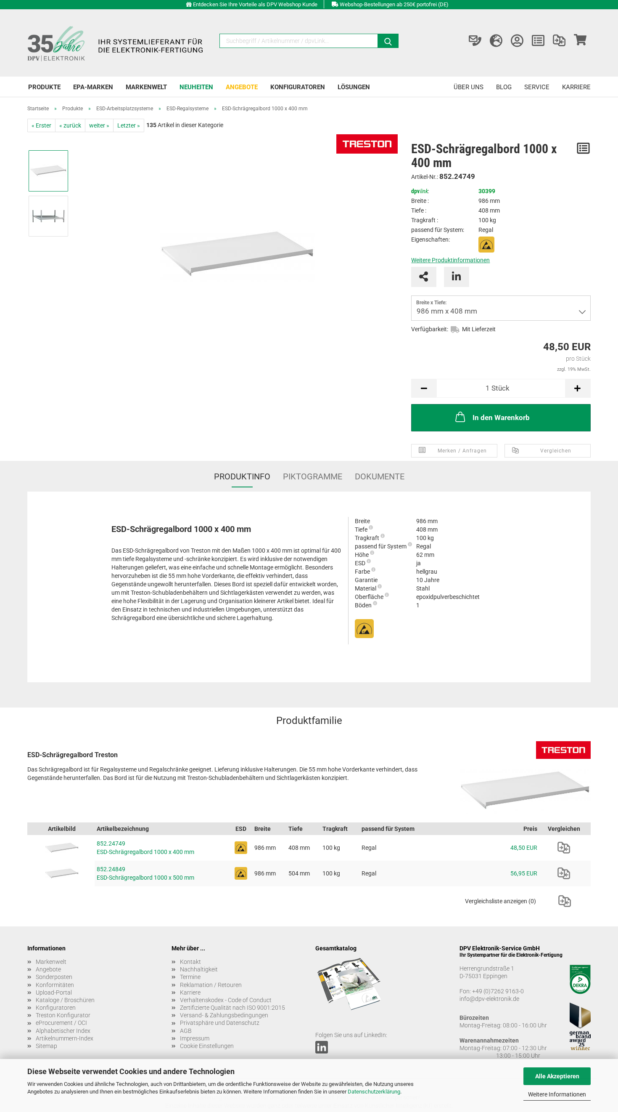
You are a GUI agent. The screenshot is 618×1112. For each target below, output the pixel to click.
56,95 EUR (523, 873)
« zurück (70, 125)
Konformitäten (55, 985)
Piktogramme (312, 476)
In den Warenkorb (501, 417)
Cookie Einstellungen (207, 1046)
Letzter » (128, 125)
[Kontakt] (475, 41)
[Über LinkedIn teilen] (456, 277)
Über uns (468, 87)
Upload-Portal (54, 992)
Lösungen (354, 87)
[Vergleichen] (563, 847)
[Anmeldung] (517, 41)
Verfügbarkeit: (429, 329)
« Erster (41, 125)
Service (536, 87)
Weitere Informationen (557, 1094)
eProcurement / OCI (61, 1022)
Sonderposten (54, 977)
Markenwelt (146, 87)
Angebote (242, 87)
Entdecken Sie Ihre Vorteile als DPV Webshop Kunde (255, 4)
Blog (504, 87)
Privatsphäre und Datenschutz (219, 1022)
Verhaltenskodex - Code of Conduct (226, 1000)
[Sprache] (496, 41)
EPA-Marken (93, 87)
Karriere (576, 87)
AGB (186, 1030)
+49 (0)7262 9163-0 (498, 991)
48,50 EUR (523, 847)
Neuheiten (196, 87)
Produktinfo (242, 476)
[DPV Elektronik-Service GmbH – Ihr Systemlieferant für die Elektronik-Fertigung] (116, 43)
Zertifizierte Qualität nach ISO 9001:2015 (232, 1007)
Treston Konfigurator (63, 1015)
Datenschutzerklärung (374, 1091)
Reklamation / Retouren (211, 985)
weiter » (99, 125)
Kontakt (190, 961)
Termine (190, 977)
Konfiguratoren (297, 87)
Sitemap (46, 1046)
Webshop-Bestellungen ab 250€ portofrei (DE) (394, 4)
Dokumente (379, 476)
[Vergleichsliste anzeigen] (559, 41)
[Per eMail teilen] (423, 277)
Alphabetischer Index (63, 1030)
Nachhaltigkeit (199, 969)
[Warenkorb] (580, 41)
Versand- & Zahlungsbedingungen (224, 1015)
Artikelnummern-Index (64, 1038)
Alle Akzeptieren (557, 1076)
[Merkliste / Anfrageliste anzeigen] (538, 41)
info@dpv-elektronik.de (489, 998)
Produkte (44, 87)
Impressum (194, 1038)
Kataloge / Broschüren (65, 1000)
